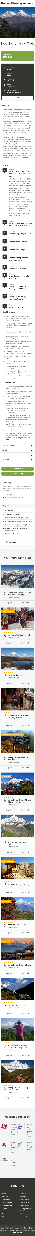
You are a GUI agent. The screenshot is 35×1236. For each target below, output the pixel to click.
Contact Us (23, 1217)
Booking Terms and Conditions (26, 1210)
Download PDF (17, 469)
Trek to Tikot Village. (17, 248)
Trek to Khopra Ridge (17, 267)
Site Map (5, 1217)
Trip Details (25, 603)
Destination (6, 1200)
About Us (23, 1193)
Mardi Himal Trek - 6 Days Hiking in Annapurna (19, 801)
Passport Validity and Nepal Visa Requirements (16, 529)
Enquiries (9, 603)
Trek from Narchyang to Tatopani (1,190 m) (19, 297)
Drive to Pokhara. (16, 306)
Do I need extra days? (12, 534)
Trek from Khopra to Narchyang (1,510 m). (17, 286)
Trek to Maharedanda (18, 241)
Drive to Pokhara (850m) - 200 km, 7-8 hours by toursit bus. (20, 172)
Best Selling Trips (7, 1203)
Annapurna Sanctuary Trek (17, 843)
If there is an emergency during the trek (18, 525)
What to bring (9, 511)
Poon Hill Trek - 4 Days (18, 924)
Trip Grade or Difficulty (12, 514)
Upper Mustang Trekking (18, 884)
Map (3, 455)
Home (4, 1193)
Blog (3, 1214)
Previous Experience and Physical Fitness (18, 521)
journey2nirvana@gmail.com (14, 497)
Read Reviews (24, 1203)
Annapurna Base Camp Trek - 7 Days (18, 1089)
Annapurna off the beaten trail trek (19, 758)
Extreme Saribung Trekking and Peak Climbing (19, 593)
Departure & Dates (9, 446)
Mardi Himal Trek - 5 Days (19, 965)
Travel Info (23, 1197)
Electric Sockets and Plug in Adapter (17, 518)
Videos (4, 1209)
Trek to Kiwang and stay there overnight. (19, 258)
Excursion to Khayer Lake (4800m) (19, 276)
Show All (17, 98)
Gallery (5, 450)
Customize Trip (17, 473)
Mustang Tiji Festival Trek (19, 635)
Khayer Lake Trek (15, 675)
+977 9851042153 (10, 495)
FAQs (21, 1214)
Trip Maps (5, 1197)
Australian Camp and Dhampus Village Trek (17, 1046)
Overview (5, 105)
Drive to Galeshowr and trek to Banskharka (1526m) (20, 223)
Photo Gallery (24, 1206)
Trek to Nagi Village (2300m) (20, 233)
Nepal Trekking (24, 1200)
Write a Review (7, 1206)
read (7, 440)
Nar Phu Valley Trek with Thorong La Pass (18, 716)
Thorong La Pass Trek (17, 1005)
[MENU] (33, 3)
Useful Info (6, 460)
